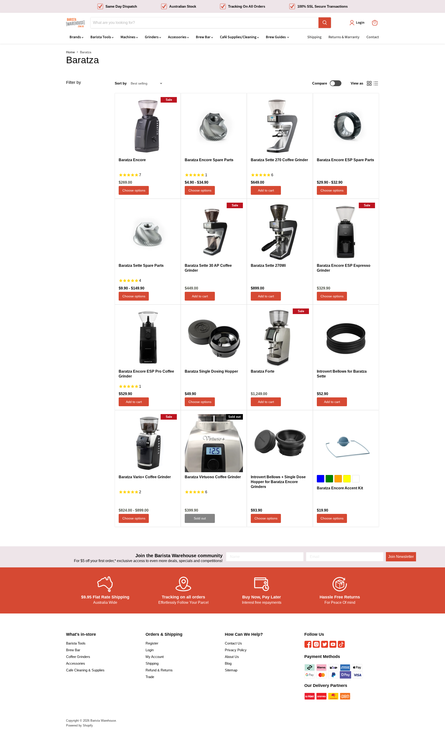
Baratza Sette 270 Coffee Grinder (279, 160)
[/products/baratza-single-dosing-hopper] (214, 337)
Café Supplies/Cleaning (238, 37)
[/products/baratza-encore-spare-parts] (214, 126)
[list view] (375, 83)
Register (152, 643)
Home (70, 52)
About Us (232, 657)
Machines (128, 37)
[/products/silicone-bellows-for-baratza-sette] (346, 337)
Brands (76, 37)
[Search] (324, 22)
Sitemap (231, 670)
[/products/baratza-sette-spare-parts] (148, 232)
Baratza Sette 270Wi (268, 265)
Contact (372, 37)
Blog (228, 663)
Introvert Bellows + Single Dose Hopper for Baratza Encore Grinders (278, 482)
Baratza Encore (132, 160)
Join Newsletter (401, 557)
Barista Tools (101, 37)
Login (150, 650)
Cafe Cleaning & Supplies (85, 670)
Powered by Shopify (79, 725)
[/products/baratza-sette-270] (280, 126)
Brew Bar (203, 37)
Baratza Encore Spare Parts (209, 160)
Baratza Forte (262, 371)
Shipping (314, 37)
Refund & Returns (159, 670)
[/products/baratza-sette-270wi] (280, 232)
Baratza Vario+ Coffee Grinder (145, 477)
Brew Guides (276, 37)
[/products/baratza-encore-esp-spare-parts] (346, 126)
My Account (155, 657)
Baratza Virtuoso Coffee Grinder (213, 477)
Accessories (177, 37)
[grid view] (369, 83)
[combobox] (204, 22)
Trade (150, 677)
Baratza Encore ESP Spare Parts (345, 160)
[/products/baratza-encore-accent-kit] (346, 443)
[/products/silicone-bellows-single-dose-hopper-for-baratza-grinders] (280, 443)
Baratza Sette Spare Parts (141, 265)
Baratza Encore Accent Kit (340, 488)
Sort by (121, 83)
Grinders (152, 37)
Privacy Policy (236, 650)
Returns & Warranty (343, 37)
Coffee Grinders (78, 657)
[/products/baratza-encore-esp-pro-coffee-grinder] (148, 337)
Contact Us (233, 643)
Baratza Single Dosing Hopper (211, 371)
